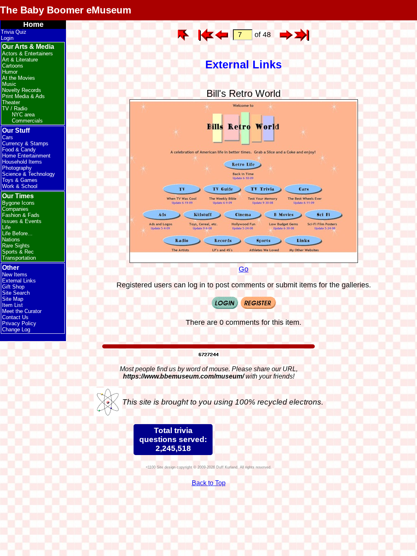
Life (6, 227)
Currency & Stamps (25, 143)
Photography (17, 168)
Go (243, 269)
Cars (7, 137)
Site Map (12, 299)
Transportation (19, 258)
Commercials (27, 121)
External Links (19, 281)
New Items (14, 274)
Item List (12, 305)
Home (33, 24)
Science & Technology (28, 174)
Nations (11, 239)
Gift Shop (13, 287)
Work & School (19, 186)
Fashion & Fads (21, 215)
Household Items (22, 162)
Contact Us (15, 317)
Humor (10, 72)
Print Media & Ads (23, 96)
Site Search (16, 293)
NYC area (23, 115)
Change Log (16, 329)
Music (9, 84)
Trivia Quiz (13, 32)
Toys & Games (19, 180)
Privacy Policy (19, 323)
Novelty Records (21, 90)
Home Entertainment (26, 156)
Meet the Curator (22, 311)
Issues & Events (22, 221)
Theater (11, 102)
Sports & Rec (18, 252)
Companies (15, 209)
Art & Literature (20, 60)
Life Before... (17, 233)
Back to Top (209, 482)
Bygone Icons (18, 203)
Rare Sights (16, 246)
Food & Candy (19, 150)
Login (7, 38)
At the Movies (18, 78)
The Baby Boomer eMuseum (65, 9)
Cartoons (12, 66)
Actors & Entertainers (27, 53)
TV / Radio (14, 108)
